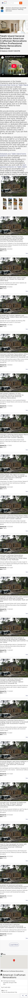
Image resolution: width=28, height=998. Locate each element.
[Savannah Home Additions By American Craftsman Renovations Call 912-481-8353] (4, 200)
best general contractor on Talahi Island (13, 166)
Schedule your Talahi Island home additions (13, 155)
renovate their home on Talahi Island (14, 85)
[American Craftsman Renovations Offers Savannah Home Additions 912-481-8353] (10, 204)
